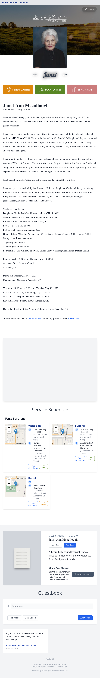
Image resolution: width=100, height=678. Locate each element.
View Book (55, 545)
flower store (73, 318)
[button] (15, 431)
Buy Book (70, 545)
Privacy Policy (43, 666)
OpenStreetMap (53, 671)
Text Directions (33, 467)
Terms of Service (57, 666)
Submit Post (85, 618)
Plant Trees (43, 466)
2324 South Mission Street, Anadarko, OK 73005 (39, 494)
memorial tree (34, 318)
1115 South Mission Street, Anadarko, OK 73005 (39, 457)
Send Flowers (43, 503)
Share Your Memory (83, 574)
